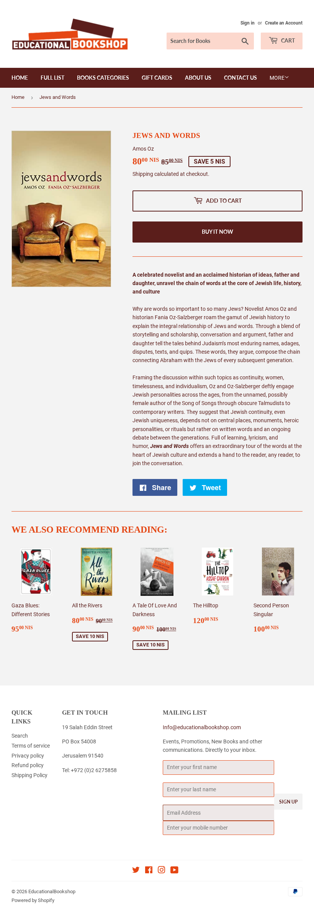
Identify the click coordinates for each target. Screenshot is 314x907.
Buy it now (217, 231)
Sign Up (288, 802)
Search (19, 736)
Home (19, 77)
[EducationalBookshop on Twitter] (136, 871)
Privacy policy (27, 756)
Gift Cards (157, 77)
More (277, 78)
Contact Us (240, 77)
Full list (52, 77)
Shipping (142, 174)
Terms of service (30, 746)
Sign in (247, 23)
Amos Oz (143, 149)
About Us (198, 77)
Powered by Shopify (32, 900)
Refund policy (27, 765)
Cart (287, 40)
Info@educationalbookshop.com (202, 727)
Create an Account (284, 23)
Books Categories (103, 77)
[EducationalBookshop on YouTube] (174, 871)
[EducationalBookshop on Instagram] (161, 871)
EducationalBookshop (51, 891)
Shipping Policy (29, 775)
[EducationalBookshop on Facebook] (149, 871)
